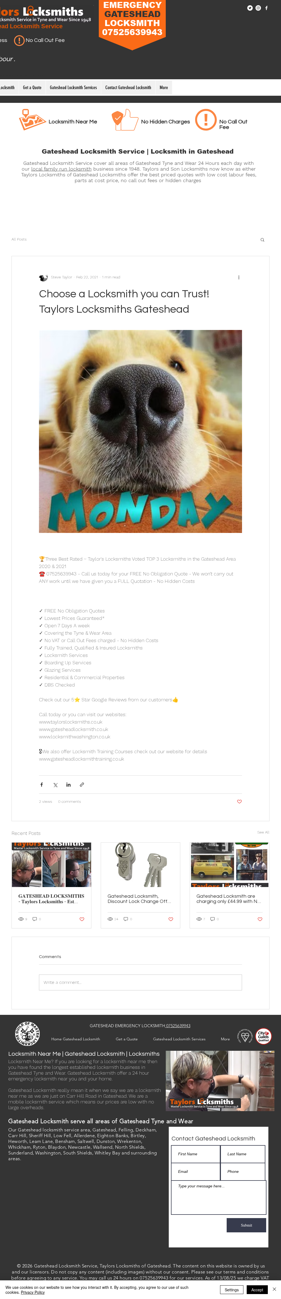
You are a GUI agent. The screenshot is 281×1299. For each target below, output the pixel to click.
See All (263, 832)
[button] (262, 239)
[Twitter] (250, 8)
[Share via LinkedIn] (68, 784)
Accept (257, 1289)
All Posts (19, 239)
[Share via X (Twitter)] (55, 784)
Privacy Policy (33, 1292)
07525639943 (177, 1025)
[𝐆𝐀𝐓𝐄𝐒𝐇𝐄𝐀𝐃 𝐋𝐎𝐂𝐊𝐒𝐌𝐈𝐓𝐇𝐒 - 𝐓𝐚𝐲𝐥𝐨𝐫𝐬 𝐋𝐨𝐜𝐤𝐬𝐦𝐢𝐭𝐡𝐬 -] (51, 865)
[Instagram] (258, 8)
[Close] (274, 1290)
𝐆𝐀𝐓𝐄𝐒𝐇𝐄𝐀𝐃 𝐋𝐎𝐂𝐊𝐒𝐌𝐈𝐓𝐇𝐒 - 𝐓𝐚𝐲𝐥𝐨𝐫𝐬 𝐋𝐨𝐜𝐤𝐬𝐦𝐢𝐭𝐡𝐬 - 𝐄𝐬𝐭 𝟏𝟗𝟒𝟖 (51, 899)
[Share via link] (82, 784)
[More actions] (238, 277)
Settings (232, 1289)
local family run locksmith (61, 169)
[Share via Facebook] (41, 784)
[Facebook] (266, 8)
